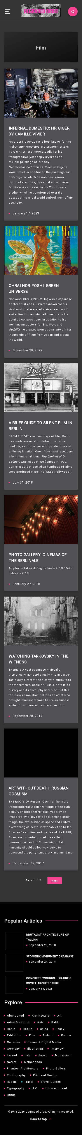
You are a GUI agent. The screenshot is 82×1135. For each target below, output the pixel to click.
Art (59, 1015)
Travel (28, 1081)
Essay (60, 1028)
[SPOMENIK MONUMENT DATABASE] (13, 961)
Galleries (13, 1042)
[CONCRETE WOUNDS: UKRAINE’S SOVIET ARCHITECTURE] (13, 983)
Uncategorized (56, 1088)
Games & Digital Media (44, 1042)
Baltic (55, 1022)
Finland (48, 1035)
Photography (16, 1075)
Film (32, 1035)
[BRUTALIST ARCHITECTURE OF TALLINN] (13, 940)
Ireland (12, 1055)
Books (27, 1028)
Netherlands (33, 1062)
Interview (57, 1048)
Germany (13, 1048)
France (66, 1035)
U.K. (35, 1088)
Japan (42, 1055)
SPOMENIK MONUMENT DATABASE (50, 956)
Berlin (11, 1028)
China (44, 1028)
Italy (28, 1055)
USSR (11, 1095)
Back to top (39, 1119)
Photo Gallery (56, 1068)
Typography (15, 1088)
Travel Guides (51, 1081)
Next (54, 880)
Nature (12, 1062)
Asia (40, 1022)
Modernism (63, 1055)
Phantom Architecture (22, 1068)
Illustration (35, 1048)
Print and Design (45, 1075)
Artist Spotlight (18, 1022)
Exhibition (14, 1035)
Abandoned (15, 1015)
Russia (12, 1081)
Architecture (41, 1015)
